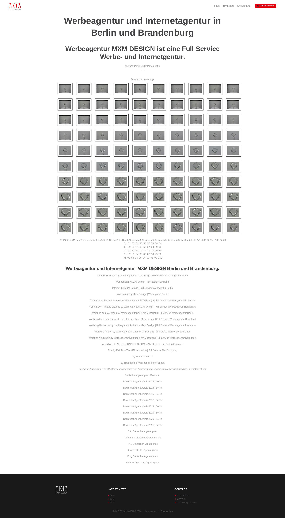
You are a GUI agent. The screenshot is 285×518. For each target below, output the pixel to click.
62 (129, 247)
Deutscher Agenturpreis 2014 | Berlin (142, 381)
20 (126, 240)
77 (148, 250)
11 (97, 240)
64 (137, 247)
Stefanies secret (144, 356)
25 (142, 240)
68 (152, 247)
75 (141, 250)
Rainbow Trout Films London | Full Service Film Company (146, 350)
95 (140, 257)
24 (139, 240)
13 (103, 240)
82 (129, 254)
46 (211, 240)
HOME (217, 6)
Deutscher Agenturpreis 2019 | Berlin (142, 412)
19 (123, 240)
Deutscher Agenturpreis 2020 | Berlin (142, 419)
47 (214, 240)
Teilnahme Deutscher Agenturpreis (142, 437)
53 (133, 243)
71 (125, 250)
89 (156, 254)
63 (133, 247)
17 (116, 240)
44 (205, 240)
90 (160, 254)
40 (191, 240)
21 (129, 240)
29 (156, 240)
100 (160, 257)
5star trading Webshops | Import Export (144, 363)
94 (136, 257)
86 (144, 254)
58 (152, 243)
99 (155, 257)
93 (132, 257)
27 (149, 240)
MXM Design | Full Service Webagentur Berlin (148, 288)
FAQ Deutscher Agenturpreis (143, 444)
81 (125, 254)
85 (141, 254)
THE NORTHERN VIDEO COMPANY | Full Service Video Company (147, 344)
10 (94, 240)
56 (144, 243)
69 (156, 247)
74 (137, 250)
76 (144, 250)
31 (162, 240)
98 (152, 257)
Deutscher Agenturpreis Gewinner (142, 375)
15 (110, 240)
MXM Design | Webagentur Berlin (150, 294)
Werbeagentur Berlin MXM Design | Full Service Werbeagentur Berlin (157, 313)
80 (160, 250)
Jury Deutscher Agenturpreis (142, 450)
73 (133, 250)
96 (144, 257)
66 (144, 247)
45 (208, 240)
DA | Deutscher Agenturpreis (142, 431)
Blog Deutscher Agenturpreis (142, 456)
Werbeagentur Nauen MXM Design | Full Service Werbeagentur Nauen (153, 331)
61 (125, 247)
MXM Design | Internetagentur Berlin (150, 282)
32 (165, 240)
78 (152, 250)
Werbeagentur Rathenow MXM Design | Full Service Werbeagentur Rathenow (155, 325)
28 (152, 240)
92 (128, 257)
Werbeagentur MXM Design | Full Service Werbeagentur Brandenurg (160, 306)
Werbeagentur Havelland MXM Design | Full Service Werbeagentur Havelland (155, 319)
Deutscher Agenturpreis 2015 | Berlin (142, 387)
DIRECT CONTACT (267, 6)
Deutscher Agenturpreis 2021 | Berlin (142, 425)
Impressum (150, 511)
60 (160, 243)
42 (198, 240)
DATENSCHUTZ (243, 6)
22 (133, 240)
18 (120, 240)
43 (201, 240)
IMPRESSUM (228, 6)
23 (136, 240)
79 (156, 250)
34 (172, 240)
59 (156, 243)
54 (137, 243)
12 (100, 240)
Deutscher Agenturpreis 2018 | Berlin (142, 406)
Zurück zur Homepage (142, 79)
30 (159, 240)
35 (175, 240)
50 (224, 240)
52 (129, 243)
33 (169, 240)
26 (146, 240)
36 (178, 240)
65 (141, 247)
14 (107, 240)
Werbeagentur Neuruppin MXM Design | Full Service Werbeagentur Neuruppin (155, 338)
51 (125, 243)
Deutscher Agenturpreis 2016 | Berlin (142, 394)
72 (129, 250)
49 (221, 240)
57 (148, 243)
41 (195, 240)
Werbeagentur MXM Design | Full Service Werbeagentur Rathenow (160, 300)
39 (188, 240)
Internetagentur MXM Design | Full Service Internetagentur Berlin (154, 275)
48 (218, 240)
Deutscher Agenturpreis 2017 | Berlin (142, 400)
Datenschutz (167, 511)
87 (148, 254)
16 (113, 240)
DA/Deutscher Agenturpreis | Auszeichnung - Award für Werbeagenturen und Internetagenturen (156, 369)
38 (185, 240)
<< (60, 240)
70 (160, 247)
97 (148, 257)
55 (141, 243)
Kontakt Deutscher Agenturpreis (142, 462)
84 (137, 254)
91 (125, 257)
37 (182, 240)
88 (152, 254)
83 (133, 254)
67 (148, 247)
